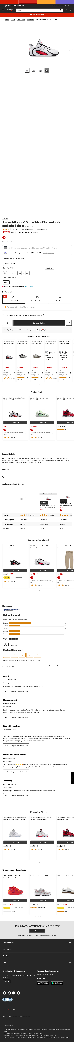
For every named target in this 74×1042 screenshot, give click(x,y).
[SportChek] (27, 2)
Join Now (53, 935)
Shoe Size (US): (8, 268)
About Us (6, 956)
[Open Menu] (3, 10)
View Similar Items (41, 229)
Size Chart (49, 268)
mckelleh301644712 (10, 703)
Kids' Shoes (21, 19)
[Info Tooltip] (38, 232)
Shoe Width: (7, 277)
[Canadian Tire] (9, 2)
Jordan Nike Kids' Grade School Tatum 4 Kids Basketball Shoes (31, 223)
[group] (6, 429)
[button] (60, 10)
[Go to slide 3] (40, 70)
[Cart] (71, 10)
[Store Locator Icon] (6, 6)
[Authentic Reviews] (11, 609)
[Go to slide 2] (33, 70)
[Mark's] (46, 2)
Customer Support (8, 942)
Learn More (41, 978)
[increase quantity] (10, 323)
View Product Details (27, 229)
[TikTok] (9, 993)
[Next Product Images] (70, 49)
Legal (4, 962)
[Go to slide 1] (27, 70)
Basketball (30, 19)
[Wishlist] (66, 10)
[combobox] (61, 666)
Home (7, 19)
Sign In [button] (37, 931)
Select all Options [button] (39, 323)
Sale (4, 237)
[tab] (14, 299)
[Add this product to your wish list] (69, 323)
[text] (9, 378)
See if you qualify (48, 253)
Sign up (7, 981)
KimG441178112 (9, 758)
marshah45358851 (9, 680)
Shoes (13, 19)
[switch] (23, 499)
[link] (10, 229)
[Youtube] (18, 993)
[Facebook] (4, 993)
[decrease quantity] (4, 323)
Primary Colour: (8, 259)
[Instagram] (13, 993)
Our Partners (7, 949)
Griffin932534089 (9, 784)
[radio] (9, 264)
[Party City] (65, 2)
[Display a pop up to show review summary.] (27, 378)
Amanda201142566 (10, 730)
